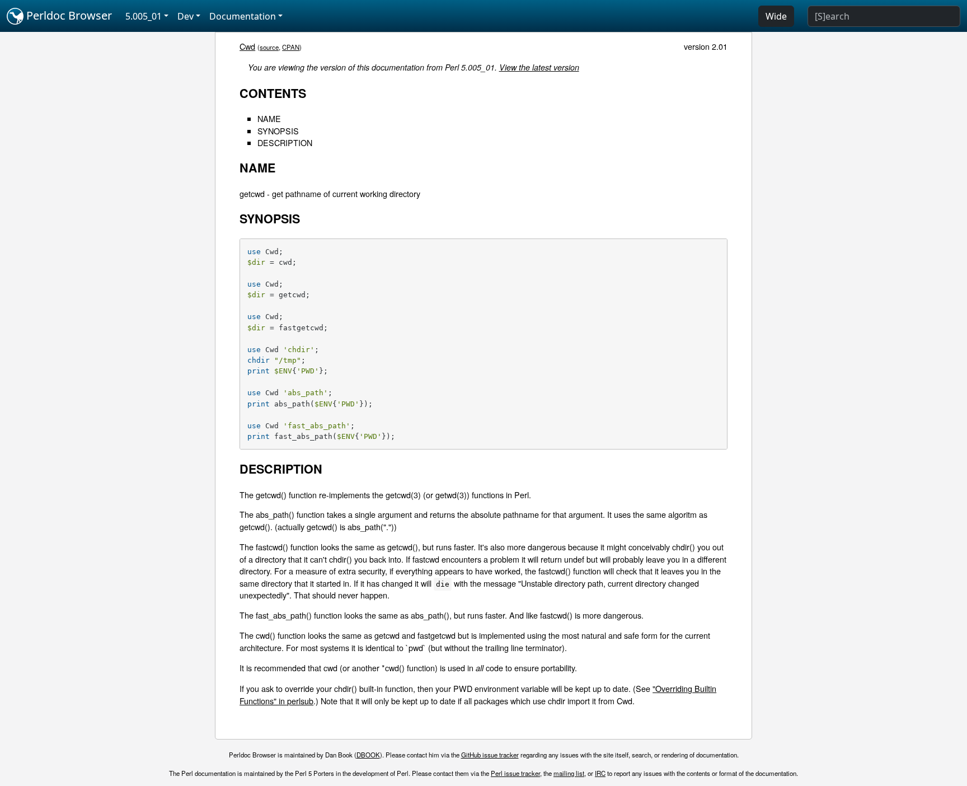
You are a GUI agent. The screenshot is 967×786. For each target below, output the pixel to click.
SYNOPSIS (278, 131)
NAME (269, 118)
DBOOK (368, 754)
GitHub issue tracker (490, 754)
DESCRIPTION (284, 142)
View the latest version (539, 67)
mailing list (568, 773)
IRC (600, 773)
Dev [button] (185, 16)
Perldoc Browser (68, 15)
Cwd (247, 46)
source (269, 47)
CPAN (290, 47)
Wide (776, 16)
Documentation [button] (242, 16)
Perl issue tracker (515, 773)
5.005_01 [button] (143, 16)
